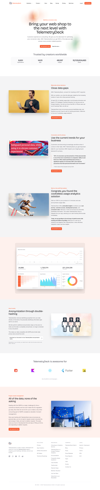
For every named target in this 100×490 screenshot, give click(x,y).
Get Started (88, 3)
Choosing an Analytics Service (57, 446)
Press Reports (68, 456)
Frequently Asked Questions (55, 459)
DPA (80, 453)
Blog (51, 3)
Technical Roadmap (42, 456)
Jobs (66, 461)
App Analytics (40, 448)
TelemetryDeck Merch (70, 445)
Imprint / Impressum (84, 445)
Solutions (29, 3)
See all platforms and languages (50, 378)
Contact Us (68, 467)
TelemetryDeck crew (23, 449)
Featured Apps (55, 468)
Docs (46, 3)
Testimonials (54, 465)
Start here (71, 3)
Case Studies (54, 462)
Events (67, 464)
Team (66, 458)
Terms (81, 450)
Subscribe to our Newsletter (55, 476)
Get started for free (45, 46)
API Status (39, 453)
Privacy (81, 448)
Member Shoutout (55, 470)
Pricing (64, 3)
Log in (81, 3)
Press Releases (69, 453)
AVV (80, 456)
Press (66, 450)
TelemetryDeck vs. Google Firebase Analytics (56, 451)
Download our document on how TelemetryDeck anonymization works (25, 338)
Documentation (55, 455)
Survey (57, 3)
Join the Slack (54, 473)
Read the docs (56, 46)
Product (38, 3)
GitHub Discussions (42, 450)
